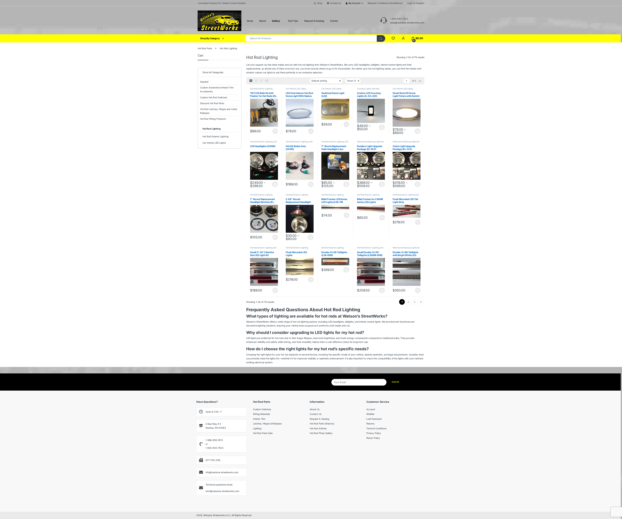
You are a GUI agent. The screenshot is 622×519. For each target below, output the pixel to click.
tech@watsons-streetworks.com (222, 491)
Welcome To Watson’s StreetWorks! (385, 3)
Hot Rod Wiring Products (213, 118)
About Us (314, 409)
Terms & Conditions (376, 428)
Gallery (275, 20)
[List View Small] (266, 81)
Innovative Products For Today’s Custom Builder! (222, 3)
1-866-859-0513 (214, 440)
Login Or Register (415, 3)
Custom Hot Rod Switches (213, 97)
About (262, 20)
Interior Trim (259, 418)
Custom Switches (262, 409)
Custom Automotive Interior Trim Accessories (217, 89)
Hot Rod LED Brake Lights (406, 196)
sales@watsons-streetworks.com (407, 22)
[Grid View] (250, 81)
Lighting (257, 428)
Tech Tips (292, 20)
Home (249, 20)
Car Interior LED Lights (296, 88)
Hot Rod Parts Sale (262, 433)
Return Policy (373, 438)
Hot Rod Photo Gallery (321, 433)
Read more (311, 131)
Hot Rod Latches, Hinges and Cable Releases (218, 111)
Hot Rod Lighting (211, 128)
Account (370, 409)
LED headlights (362, 64)
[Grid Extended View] (256, 81)
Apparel (204, 81)
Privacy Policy (373, 433)
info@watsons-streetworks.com (222, 472)
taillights (375, 64)
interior (413, 68)
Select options (381, 127)
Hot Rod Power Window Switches (368, 89)
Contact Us (335, 3)
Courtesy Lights (364, 88)
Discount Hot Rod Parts (212, 103)
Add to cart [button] (275, 131)
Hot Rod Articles (318, 428)
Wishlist (370, 414)
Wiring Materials (261, 414)
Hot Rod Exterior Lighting (261, 88)
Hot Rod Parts (205, 48)
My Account (354, 3)
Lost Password (374, 418)
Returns (370, 423)
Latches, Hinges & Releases (267, 423)
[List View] (261, 81)
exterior (250, 72)
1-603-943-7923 (399, 18)
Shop (319, 3)
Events (334, 20)
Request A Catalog (314, 20)
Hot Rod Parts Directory (322, 423)
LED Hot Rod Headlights (263, 142)
